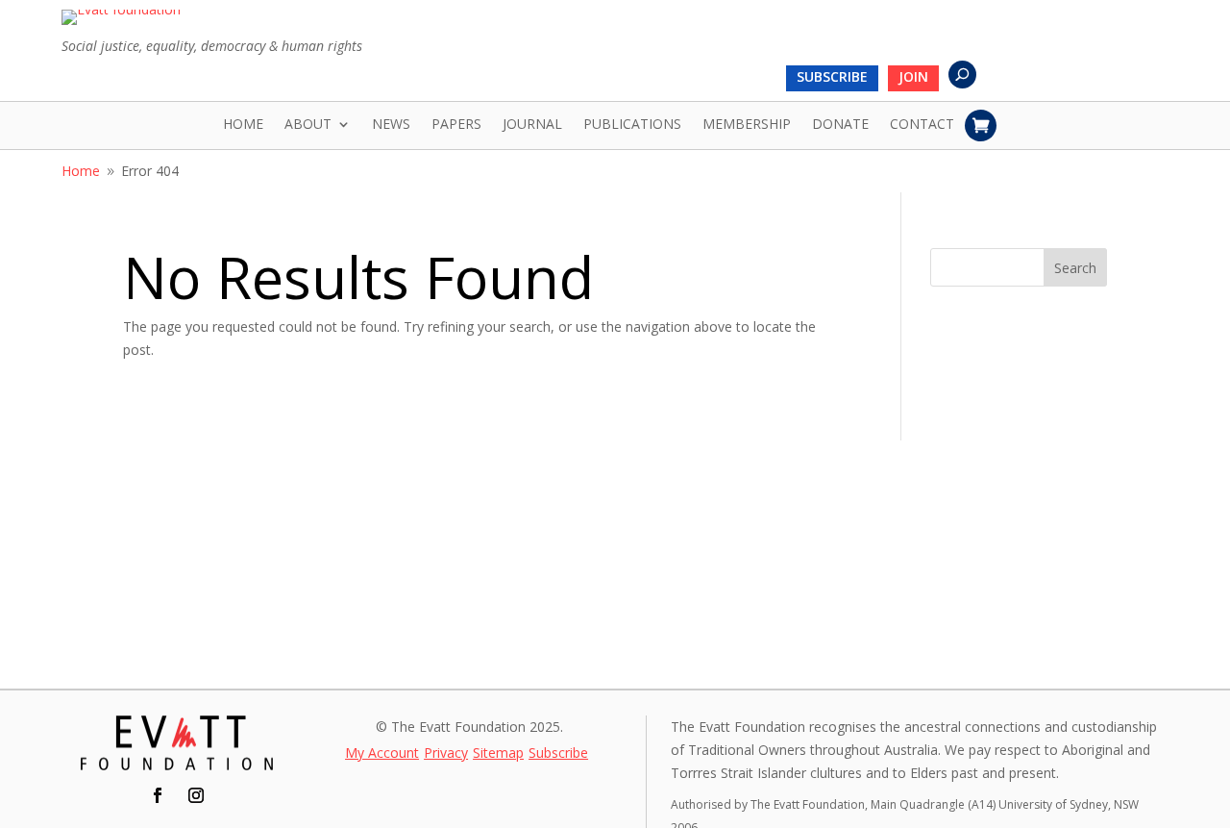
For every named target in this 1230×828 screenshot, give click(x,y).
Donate (840, 125)
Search (1075, 268)
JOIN (913, 78)
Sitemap (498, 754)
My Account (382, 754)
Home (243, 125)
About (308, 125)
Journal (532, 125)
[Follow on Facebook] (157, 795)
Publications (632, 125)
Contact (922, 125)
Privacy (446, 754)
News (391, 125)
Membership (746, 125)
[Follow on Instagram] (196, 795)
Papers (456, 125)
